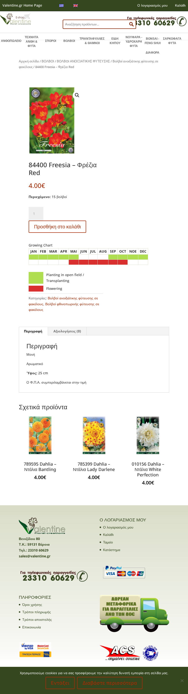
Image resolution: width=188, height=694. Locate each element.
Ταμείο (108, 542)
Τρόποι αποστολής (37, 619)
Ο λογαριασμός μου (152, 5)
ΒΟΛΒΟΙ (69, 41)
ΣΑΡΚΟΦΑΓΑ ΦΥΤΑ (172, 41)
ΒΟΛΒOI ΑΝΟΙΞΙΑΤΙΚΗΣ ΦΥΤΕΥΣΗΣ (83, 61)
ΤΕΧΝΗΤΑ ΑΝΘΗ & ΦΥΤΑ (31, 41)
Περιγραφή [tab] (33, 331)
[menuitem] (61, 5)
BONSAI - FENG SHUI (153, 41)
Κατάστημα (111, 549)
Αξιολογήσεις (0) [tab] (67, 331)
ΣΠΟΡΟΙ (50, 41)
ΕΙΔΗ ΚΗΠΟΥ (115, 41)
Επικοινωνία (31, 627)
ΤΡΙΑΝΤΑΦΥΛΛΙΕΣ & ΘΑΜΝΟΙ (92, 41)
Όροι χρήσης (32, 604)
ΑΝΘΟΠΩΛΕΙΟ (11, 41)
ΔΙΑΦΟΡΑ (152, 52)
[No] (181, 680)
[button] (77, 95)
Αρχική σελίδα (29, 61)
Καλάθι (180, 5)
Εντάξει (60, 683)
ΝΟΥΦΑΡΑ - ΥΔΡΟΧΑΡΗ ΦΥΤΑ (134, 41)
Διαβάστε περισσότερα (109, 683)
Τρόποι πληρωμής (36, 612)
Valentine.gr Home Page (22, 5)
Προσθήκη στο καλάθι (57, 226)
